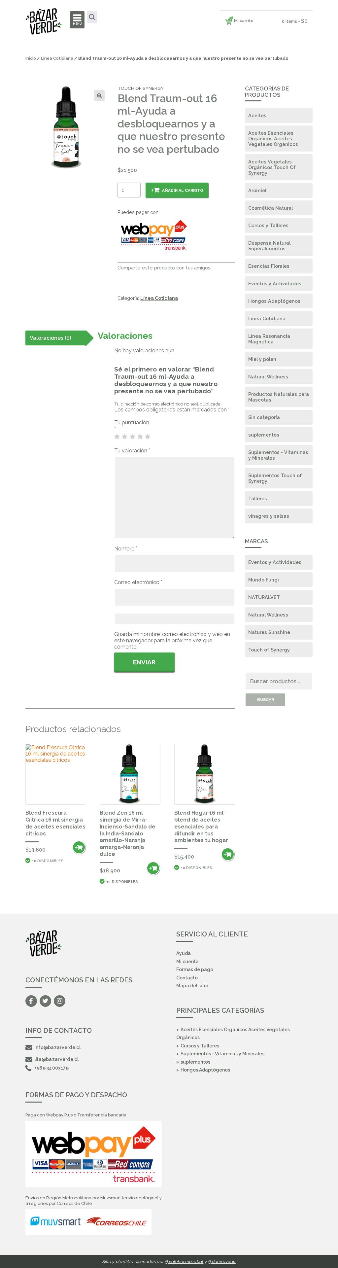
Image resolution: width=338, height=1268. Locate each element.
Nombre (125, 549)
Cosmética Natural (270, 208)
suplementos (263, 435)
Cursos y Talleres (268, 225)
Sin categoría (264, 417)
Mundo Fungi (263, 579)
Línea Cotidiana (57, 58)
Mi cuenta (187, 961)
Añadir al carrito (182, 190)
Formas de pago (194, 969)
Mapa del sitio (192, 985)
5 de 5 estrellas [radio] (148, 437)
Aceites (257, 115)
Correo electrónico (138, 582)
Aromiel (257, 190)
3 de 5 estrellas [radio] (133, 437)
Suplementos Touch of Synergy (275, 478)
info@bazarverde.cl (57, 1047)
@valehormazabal (184, 1261)
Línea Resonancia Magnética (269, 338)
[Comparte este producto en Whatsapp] (144, 278)
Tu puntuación (132, 425)
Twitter (45, 1001)
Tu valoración (132, 450)
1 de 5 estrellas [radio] (117, 437)
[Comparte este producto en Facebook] (121, 278)
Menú (77, 23)
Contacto (187, 977)
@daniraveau (222, 1261)
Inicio (30, 58)
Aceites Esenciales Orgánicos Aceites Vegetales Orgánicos (273, 138)
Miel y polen (262, 359)
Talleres (257, 498)
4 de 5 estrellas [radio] (140, 437)
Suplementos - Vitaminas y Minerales (278, 455)
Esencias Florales (268, 266)
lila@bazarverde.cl (56, 1059)
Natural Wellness (268, 376)
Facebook (31, 1001)
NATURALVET (264, 597)
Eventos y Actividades (274, 283)
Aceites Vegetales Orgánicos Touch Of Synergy (272, 167)
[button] (99, 95)
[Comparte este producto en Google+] (155, 278)
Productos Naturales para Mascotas (278, 397)
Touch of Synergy (269, 649)
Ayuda (183, 953)
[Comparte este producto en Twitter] (132, 278)
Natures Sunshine (269, 632)
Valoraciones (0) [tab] (50, 338)
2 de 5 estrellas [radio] (125, 437)
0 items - (295, 21)
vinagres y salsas (268, 516)
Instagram (59, 1001)
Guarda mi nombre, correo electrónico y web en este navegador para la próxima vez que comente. (172, 640)
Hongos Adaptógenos (274, 301)
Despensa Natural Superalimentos (269, 245)
